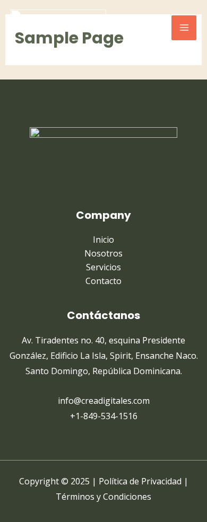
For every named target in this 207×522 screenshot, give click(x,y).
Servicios (103, 267)
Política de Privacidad (140, 481)
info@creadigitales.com (104, 400)
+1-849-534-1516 (103, 416)
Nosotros (103, 253)
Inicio (103, 239)
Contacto (103, 281)
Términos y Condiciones (103, 496)
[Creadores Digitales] (58, 28)
